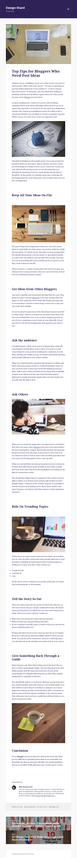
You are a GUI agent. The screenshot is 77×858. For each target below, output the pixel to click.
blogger (27, 97)
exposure (36, 298)
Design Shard (15, 8)
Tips (57, 807)
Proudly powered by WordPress (23, 854)
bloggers (37, 447)
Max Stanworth (31, 807)
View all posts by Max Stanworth (43, 796)
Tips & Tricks (43, 807)
